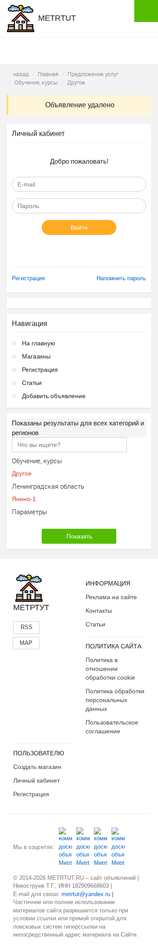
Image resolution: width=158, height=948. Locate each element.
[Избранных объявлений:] (102, 50)
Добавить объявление (54, 395)
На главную (38, 343)
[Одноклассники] (83, 847)
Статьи (32, 382)
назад (21, 74)
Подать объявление (146, 11)
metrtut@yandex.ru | (87, 894)
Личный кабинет (36, 780)
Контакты (99, 610)
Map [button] (26, 643)
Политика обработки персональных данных (115, 700)
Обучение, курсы (36, 82)
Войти (79, 227)
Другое (76, 82)
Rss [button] (26, 627)
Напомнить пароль (121, 278)
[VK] (65, 847)
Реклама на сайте (111, 596)
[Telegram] (118, 847)
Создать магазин (37, 766)
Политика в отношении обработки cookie (110, 668)
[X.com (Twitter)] (100, 847)
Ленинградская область (48, 486)
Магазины (36, 356)
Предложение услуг (93, 74)
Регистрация (28, 278)
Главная (48, 74)
